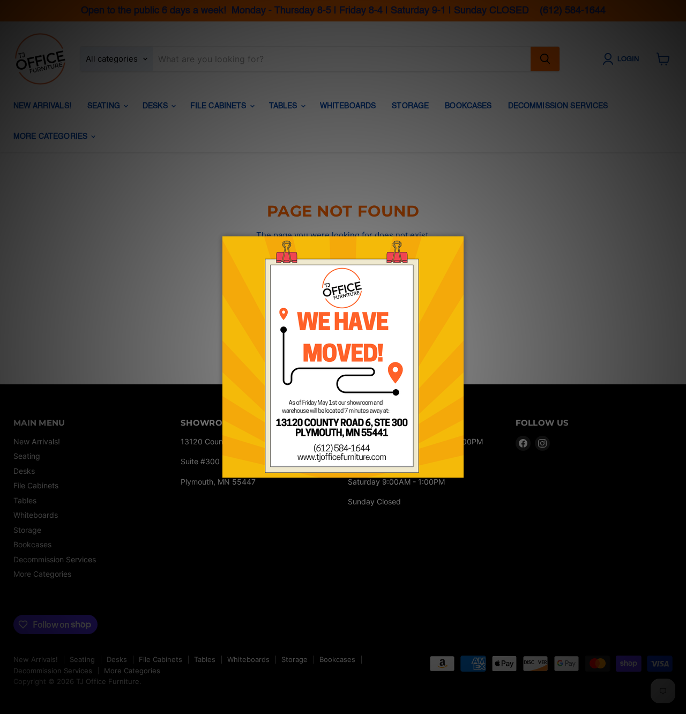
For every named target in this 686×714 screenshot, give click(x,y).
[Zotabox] (457, 468)
